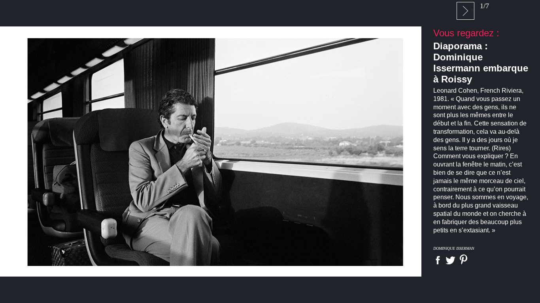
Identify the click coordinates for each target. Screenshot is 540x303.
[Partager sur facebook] (437, 260)
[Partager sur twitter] (450, 260)
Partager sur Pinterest (463, 259)
